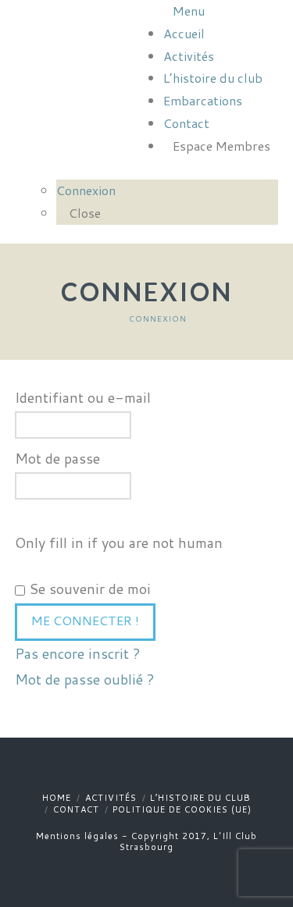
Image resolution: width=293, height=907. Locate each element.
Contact (76, 809)
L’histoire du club (200, 797)
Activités (111, 797)
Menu (189, 11)
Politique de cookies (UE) (182, 809)
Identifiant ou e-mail (83, 397)
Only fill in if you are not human (119, 542)
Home (56, 797)
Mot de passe (57, 458)
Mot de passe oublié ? (85, 679)
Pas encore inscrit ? (78, 653)
